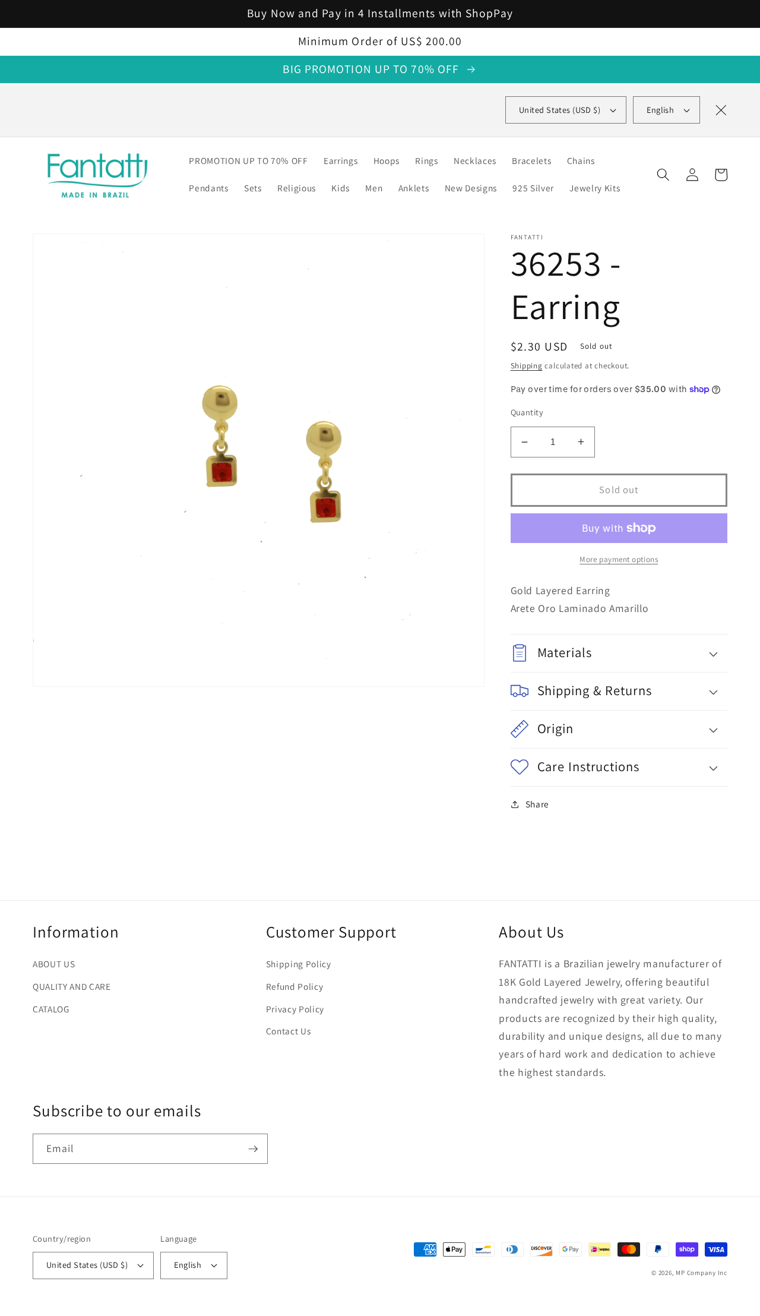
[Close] (721, 110)
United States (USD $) (87, 1264)
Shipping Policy (298, 964)
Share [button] (537, 804)
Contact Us (288, 1031)
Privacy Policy (295, 1009)
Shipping (527, 366)
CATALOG (51, 1009)
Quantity (527, 412)
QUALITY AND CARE (72, 986)
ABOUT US (54, 964)
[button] (663, 174)
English (660, 109)
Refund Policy (295, 986)
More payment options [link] (619, 559)
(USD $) (559, 109)
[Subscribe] (253, 1149)
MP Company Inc (701, 1272)
